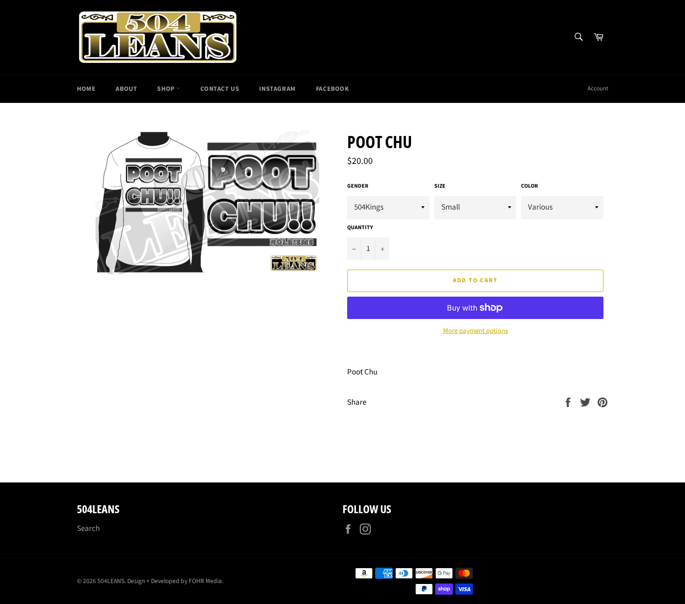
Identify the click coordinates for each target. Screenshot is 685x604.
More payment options (475, 331)
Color (529, 186)
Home (86, 89)
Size (439, 186)
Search (88, 528)
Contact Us (219, 89)
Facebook (332, 89)
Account (598, 88)
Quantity (360, 227)
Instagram (277, 89)
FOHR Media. (206, 581)
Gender (357, 186)
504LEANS (110, 581)
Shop (166, 89)
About (126, 89)
